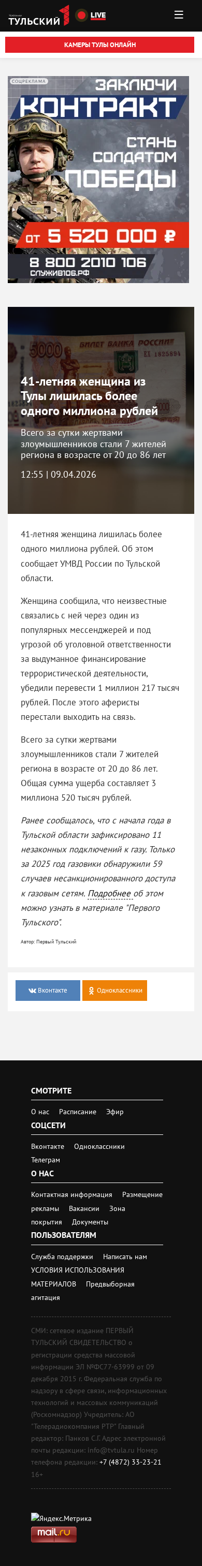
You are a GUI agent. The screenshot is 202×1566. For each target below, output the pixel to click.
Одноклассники (99, 1146)
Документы (90, 1222)
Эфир (115, 1111)
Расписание (77, 1111)
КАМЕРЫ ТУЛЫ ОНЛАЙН (100, 44)
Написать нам (125, 1256)
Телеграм (45, 1159)
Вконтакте (48, 1146)
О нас (40, 1111)
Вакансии (85, 1208)
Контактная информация (72, 1194)
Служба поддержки (63, 1256)
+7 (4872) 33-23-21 (130, 1462)
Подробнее (110, 893)
